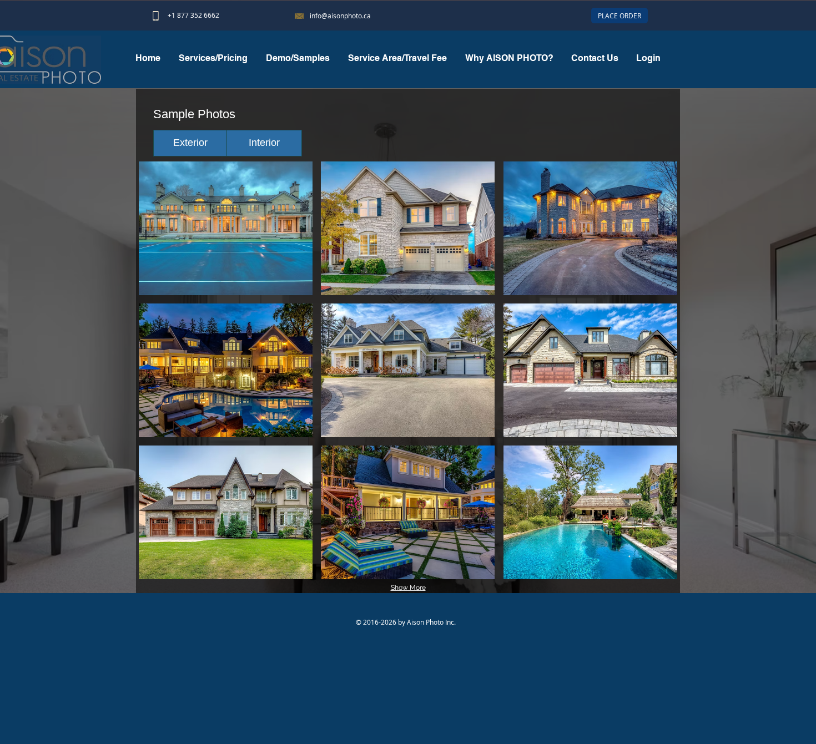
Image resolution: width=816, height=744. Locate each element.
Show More (408, 587)
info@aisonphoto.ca (340, 15)
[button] (297, 58)
